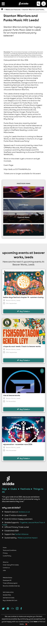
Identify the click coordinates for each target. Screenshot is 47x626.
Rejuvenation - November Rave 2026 (17, 444)
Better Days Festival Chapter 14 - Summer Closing (23, 297)
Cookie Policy (7, 556)
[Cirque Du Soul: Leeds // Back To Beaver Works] (23, 331)
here (35, 621)
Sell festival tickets (8, 597)
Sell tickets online (8, 592)
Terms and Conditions (9, 550)
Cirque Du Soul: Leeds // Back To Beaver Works (22, 346)
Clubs (13, 489)
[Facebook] (21, 609)
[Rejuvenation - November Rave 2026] (23, 429)
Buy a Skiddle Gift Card (10, 600)
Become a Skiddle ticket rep (11, 586)
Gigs (4, 489)
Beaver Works (11, 300)
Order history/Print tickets (11, 565)
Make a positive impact (28, 538)
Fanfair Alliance (21, 534)
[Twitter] (3, 609)
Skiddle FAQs (7, 595)
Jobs (4, 570)
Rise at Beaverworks (11, 395)
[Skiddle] (8, 480)
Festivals (25, 489)
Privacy (5, 553)
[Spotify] (8, 609)
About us (5, 562)
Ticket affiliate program (10, 583)
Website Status (7, 577)
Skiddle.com (23, 4)
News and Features (13, 9)
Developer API (7, 580)
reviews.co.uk (24, 512)
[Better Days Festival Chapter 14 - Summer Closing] (23, 282)
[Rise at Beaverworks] (23, 380)
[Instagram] (17, 609)
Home (5, 547)
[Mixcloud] (12, 609)
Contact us (6, 567)
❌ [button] (26, 624)
